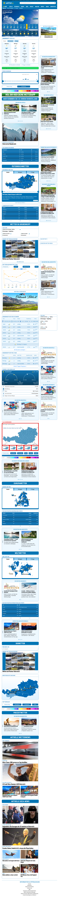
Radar (21, 8)
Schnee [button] (30, 453)
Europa (22, 6)
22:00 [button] (14, 81)
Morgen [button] (20, 172)
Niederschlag (26, 266)
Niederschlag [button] (9, 86)
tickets (40, 0)
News (27, 6)
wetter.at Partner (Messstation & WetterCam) (29, 893)
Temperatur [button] (20, 453)
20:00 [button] (9, 81)
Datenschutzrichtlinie (29, 886)
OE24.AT (11, 6)
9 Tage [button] (32, 172)
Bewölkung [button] (23, 86)
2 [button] (21, 191)
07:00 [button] (35, 81)
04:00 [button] (28, 81)
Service (42, 6)
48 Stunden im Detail (14, 65)
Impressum (29, 885)
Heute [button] (7, 172)
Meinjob (34, 0)
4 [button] (24, 191)
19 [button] (9, 191)
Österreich (20, 0)
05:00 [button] (30, 81)
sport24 (24, 0)
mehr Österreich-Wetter (20, 202)
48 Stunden (10, 8)
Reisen (38, 0)
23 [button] (16, 191)
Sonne (16, 266)
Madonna (27, 0)
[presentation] (3, 81)
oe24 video (16, 0)
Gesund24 (31, 0)
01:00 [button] (21, 81)
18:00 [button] (5, 81)
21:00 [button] (12, 81)
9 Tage (16, 8)
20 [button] (11, 191)
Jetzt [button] (4, 191)
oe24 (13, 0)
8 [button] (30, 191)
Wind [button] (26, 453)
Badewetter (53, 6)
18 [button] (7, 191)
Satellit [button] (36, 453)
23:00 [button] (16, 81)
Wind (36, 266)
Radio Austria (44, 0)
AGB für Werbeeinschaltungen (29, 892)
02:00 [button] (23, 81)
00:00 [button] (19, 81)
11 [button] (35, 191)
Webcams (37, 6)
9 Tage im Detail (26, 65)
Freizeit (31, 6)
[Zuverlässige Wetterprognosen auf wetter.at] (10, 3)
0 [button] (18, 191)
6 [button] (27, 191)
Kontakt (29, 883)
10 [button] (33, 191)
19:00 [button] (7, 81)
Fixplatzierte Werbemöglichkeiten (29, 890)
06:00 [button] (33, 81)
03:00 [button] (26, 81)
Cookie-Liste (29, 888)
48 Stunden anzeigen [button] (19, 349)
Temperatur (5, 266)
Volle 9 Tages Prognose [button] (19, 366)
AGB (29, 889)
